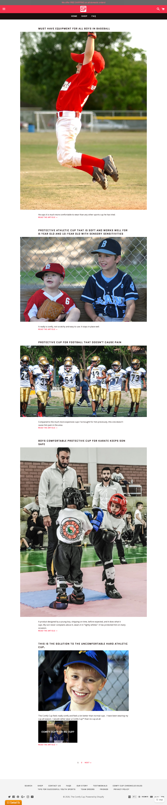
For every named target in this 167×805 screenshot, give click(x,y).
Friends (104, 789)
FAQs (68, 786)
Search (28, 786)
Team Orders (88, 789)
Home (74, 16)
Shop (84, 16)
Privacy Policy (121, 789)
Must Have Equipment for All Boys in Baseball (74, 28)
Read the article (47, 217)
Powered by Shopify (95, 796)
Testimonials (100, 786)
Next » (88, 762)
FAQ (94, 16)
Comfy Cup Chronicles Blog (127, 786)
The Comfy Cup (78, 796)
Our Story (82, 786)
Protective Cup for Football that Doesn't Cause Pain (79, 342)
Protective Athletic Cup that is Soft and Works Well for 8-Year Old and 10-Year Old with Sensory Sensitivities (83, 232)
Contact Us (54, 786)
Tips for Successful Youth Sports (57, 789)
